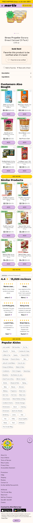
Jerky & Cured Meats (9, 363)
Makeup (5, 391)
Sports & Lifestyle (17, 410)
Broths (5, 383)
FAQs (2, 475)
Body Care (22, 391)
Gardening (6, 414)
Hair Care (5, 395)
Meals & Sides (20, 367)
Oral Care (14, 395)
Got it (16, 520)
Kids (22, 414)
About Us (4, 455)
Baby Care (22, 395)
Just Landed (6, 347)
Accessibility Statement (8, 468)
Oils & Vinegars (16, 371)
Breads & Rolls (15, 383)
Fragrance (14, 391)
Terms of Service (6, 460)
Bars (25, 359)
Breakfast (5, 375)
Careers (3, 502)
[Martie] (10, 5)
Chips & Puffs (25, 355)
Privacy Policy (5, 465)
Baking (24, 383)
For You (25, 347)
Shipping (3, 477)
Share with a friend (24, 68)
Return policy (5, 462)
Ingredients (5, 77)
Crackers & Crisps (24, 351)
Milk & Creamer (20, 379)
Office (13, 418)
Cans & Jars (21, 363)
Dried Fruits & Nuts (8, 379)
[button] (17, 16)
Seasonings (27, 371)
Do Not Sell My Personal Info (9, 485)
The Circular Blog (8, 426)
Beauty (13, 387)
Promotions (4, 472)
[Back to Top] (29, 440)
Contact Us (4, 482)
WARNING (4, 275)
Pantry (13, 351)
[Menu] (2, 5)
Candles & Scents (8, 403)
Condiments (6, 371)
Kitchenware (6, 407)
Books (5, 422)
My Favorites (16, 347)
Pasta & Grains (15, 359)
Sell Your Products (6, 497)
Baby (5, 387)
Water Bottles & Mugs (19, 399)
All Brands (21, 422)
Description (5, 73)
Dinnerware (6, 410)
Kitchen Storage (20, 403)
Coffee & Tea (6, 355)
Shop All (5, 351)
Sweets (15, 355)
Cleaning (23, 407)
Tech (13, 422)
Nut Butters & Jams (16, 375)
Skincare (21, 387)
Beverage (5, 359)
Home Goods (6, 399)
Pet (5, 418)
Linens (14, 414)
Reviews (3, 480)
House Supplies (23, 418)
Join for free (28, 5)
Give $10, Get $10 (6, 500)
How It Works (5, 457)
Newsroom (4, 494)
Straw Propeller (13, 37)
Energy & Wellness (8, 367)
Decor (15, 407)
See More (17, 176)
